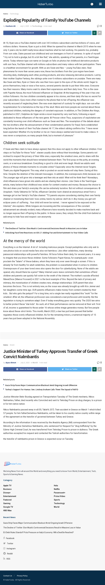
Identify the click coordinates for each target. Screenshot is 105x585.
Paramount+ (59, 493)
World (12, 345)
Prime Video (59, 496)
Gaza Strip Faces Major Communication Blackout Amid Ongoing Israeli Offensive (41, 385)
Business (7, 489)
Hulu (56, 485)
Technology (14, 14)
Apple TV (7, 485)
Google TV (8, 507)
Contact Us (7, 576)
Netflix (57, 489)
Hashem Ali (11, 26)
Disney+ (7, 493)
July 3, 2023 (24, 26)
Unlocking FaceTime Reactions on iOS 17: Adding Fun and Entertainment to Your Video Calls (46, 232)
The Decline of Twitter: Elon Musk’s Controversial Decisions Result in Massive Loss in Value (46, 228)
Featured (7, 500)
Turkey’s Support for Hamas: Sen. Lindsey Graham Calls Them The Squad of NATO (41, 389)
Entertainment (9, 496)
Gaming (6, 503)
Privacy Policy (22, 576)
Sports (57, 500)
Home (5, 14)
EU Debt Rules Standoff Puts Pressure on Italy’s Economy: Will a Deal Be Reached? (38, 532)
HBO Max (7, 510)
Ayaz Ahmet (11, 363)
